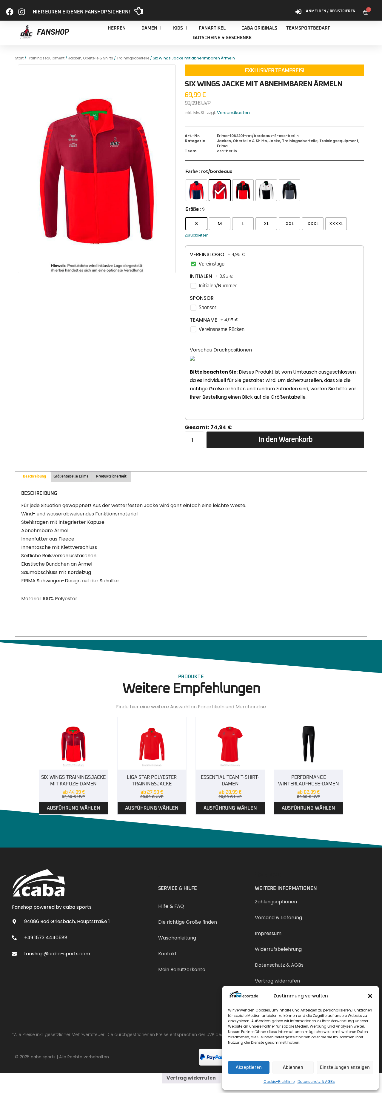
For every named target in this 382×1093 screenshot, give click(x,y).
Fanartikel (212, 28)
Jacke (274, 140)
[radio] (196, 190)
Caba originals (259, 28)
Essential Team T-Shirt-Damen (230, 780)
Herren (117, 28)
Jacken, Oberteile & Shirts (90, 58)
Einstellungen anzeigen (345, 1067)
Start (19, 58)
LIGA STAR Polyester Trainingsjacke (152, 780)
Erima (222, 145)
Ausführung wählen (73, 808)
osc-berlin (227, 150)
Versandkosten (233, 113)
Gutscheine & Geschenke (222, 38)
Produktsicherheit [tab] (111, 476)
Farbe (191, 171)
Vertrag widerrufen (191, 1077)
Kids (178, 28)
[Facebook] (9, 9)
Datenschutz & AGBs (316, 1081)
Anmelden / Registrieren (330, 11)
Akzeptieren (249, 1067)
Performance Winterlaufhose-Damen (308, 780)
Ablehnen (293, 1067)
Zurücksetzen (197, 235)
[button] (370, 996)
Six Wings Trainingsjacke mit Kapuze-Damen (73, 780)
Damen (149, 28)
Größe (192, 209)
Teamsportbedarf (308, 28)
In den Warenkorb (285, 439)
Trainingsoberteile (133, 58)
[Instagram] (21, 9)
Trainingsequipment (45, 58)
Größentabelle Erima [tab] (71, 476)
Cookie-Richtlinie (279, 1081)
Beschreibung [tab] (34, 476)
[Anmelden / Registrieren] (298, 9)
